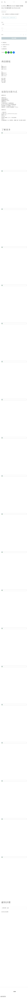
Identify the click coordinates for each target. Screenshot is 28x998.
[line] (6, 52)
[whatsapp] (11, 52)
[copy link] (14, 52)
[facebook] (8, 52)
